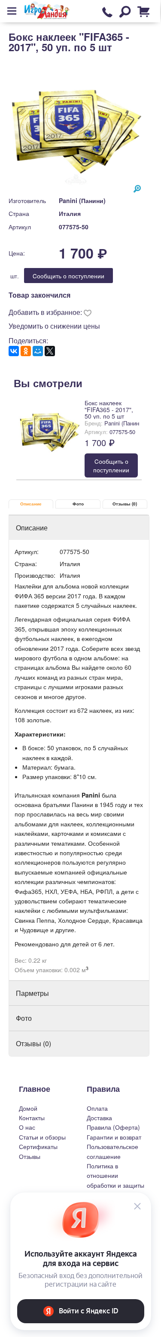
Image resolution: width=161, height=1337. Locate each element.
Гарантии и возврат (114, 1137)
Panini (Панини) (82, 200)
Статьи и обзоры (42, 1137)
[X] (50, 351)
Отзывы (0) (124, 504)
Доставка (99, 1117)
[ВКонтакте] (14, 351)
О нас (27, 1127)
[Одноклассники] (26, 351)
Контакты (32, 1117)
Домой (28, 1108)
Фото (78, 504)
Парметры (32, 993)
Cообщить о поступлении (68, 275)
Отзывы (29, 1156)
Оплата (97, 1108)
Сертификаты (38, 1146)
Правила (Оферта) (113, 1127)
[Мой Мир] (38, 351)
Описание (31, 504)
